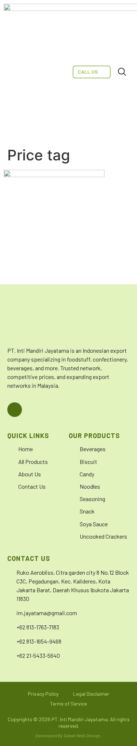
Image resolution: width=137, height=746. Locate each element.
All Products (33, 461)
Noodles (90, 486)
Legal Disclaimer (91, 694)
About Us (29, 473)
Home (25, 448)
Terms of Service (68, 703)
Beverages (93, 448)
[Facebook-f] (14, 409)
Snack (87, 511)
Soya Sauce (94, 523)
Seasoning (92, 498)
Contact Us (32, 486)
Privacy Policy (43, 694)
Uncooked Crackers (103, 536)
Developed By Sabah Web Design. (68, 735)
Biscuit (88, 461)
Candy (87, 473)
